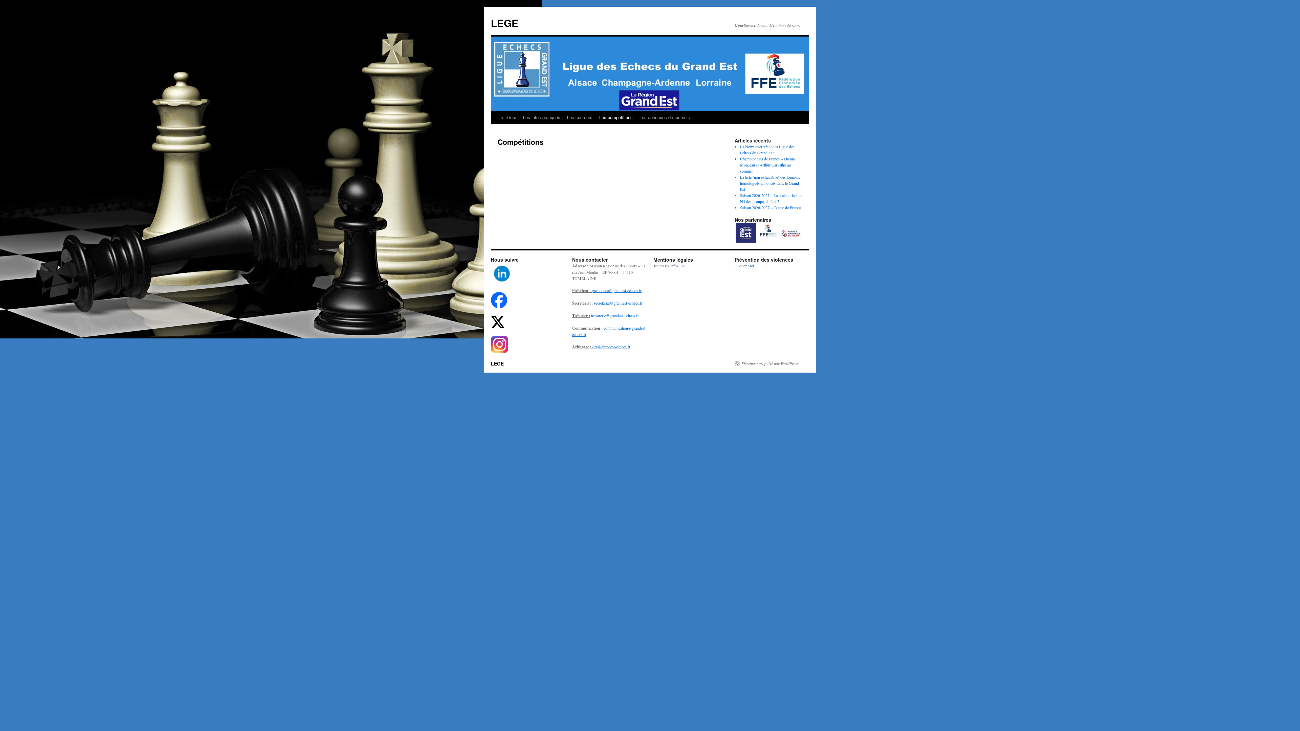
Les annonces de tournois (665, 117)
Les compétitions (616, 117)
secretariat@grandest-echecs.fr (618, 303)
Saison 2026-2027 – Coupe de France (770, 207)
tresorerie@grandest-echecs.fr (615, 315)
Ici (683, 265)
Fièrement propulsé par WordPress (770, 363)
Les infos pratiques (541, 117)
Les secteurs (579, 117)
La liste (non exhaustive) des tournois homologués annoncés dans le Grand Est (770, 183)
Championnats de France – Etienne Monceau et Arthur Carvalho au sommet (768, 165)
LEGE (504, 23)
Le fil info (507, 117)
